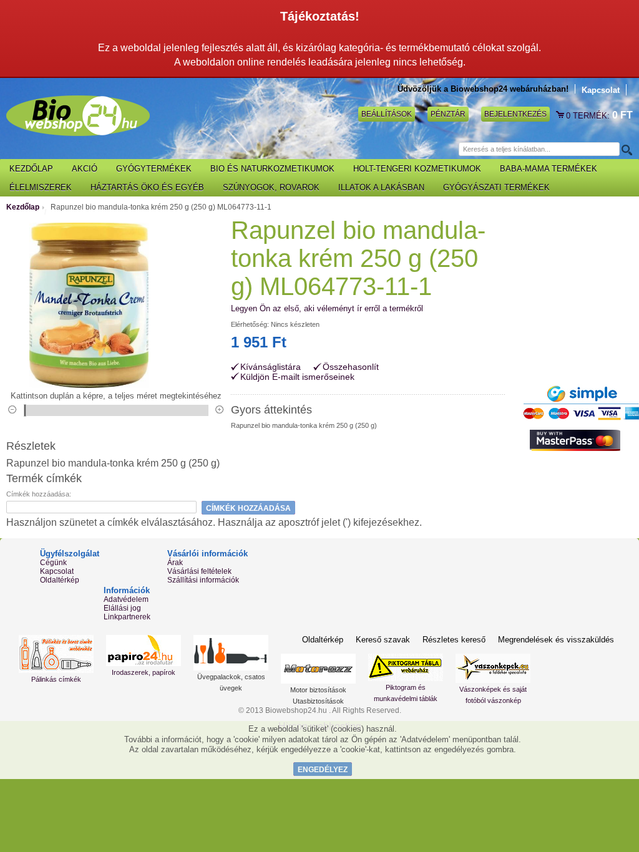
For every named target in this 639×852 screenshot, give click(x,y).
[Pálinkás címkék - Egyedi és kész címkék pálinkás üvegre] (56, 654)
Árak (175, 562)
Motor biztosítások (318, 690)
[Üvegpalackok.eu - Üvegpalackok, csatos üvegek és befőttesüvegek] (230, 652)
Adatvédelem (126, 599)
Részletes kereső (453, 639)
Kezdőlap (22, 207)
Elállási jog (122, 608)
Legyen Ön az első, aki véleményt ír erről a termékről (327, 308)
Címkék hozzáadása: (38, 494)
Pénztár (448, 114)
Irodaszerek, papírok (143, 672)
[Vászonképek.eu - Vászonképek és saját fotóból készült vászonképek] (493, 668)
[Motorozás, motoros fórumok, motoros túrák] (318, 669)
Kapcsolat (601, 90)
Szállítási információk (203, 580)
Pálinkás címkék (56, 679)
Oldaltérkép (59, 580)
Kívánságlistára (270, 367)
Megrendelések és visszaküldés (556, 639)
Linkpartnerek (127, 616)
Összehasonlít (351, 367)
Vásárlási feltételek (199, 571)
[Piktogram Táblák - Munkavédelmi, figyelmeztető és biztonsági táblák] (405, 667)
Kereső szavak (383, 639)
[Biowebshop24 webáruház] (78, 115)
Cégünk (53, 562)
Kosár (561, 115)
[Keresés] (626, 149)
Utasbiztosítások (318, 701)
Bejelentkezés (515, 114)
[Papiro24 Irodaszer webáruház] (143, 650)
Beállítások (386, 114)
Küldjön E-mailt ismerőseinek (297, 377)
